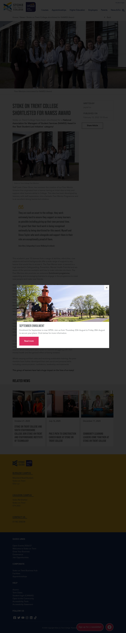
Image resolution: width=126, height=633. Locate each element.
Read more (29, 341)
